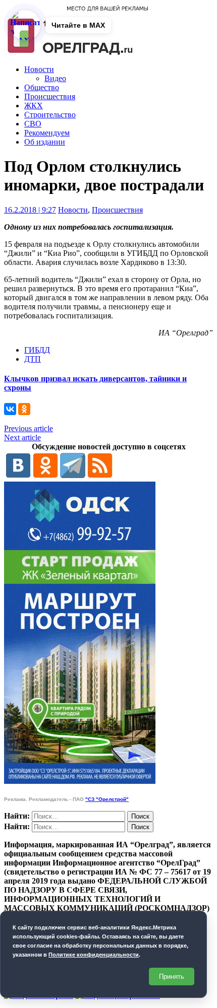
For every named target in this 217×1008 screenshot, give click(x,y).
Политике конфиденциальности (93, 955)
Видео (55, 78)
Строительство (50, 114)
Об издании (44, 142)
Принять (171, 976)
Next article (22, 437)
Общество (41, 87)
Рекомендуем (47, 132)
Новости (39, 69)
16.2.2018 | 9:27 (30, 210)
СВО (32, 123)
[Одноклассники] (24, 409)
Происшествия (49, 96)
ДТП (32, 359)
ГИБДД (37, 350)
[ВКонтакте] (10, 409)
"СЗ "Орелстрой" (107, 799)
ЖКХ (33, 105)
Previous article (28, 428)
